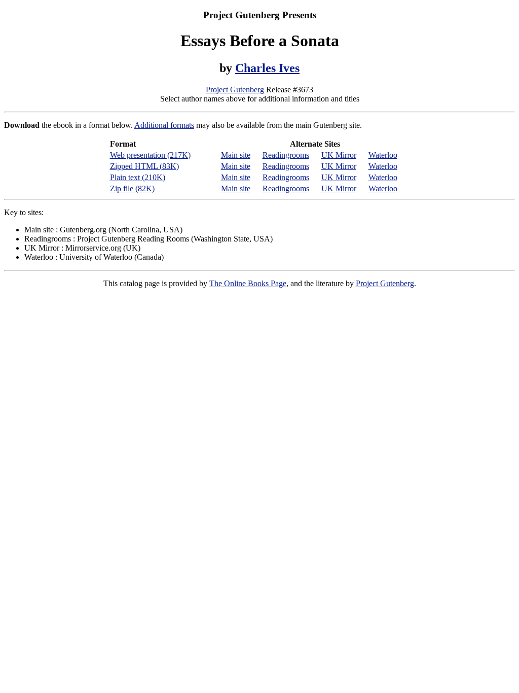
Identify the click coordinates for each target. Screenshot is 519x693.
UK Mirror (338, 155)
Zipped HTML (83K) (144, 166)
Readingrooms (286, 155)
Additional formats (164, 125)
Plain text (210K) (137, 177)
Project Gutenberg (235, 89)
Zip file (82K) (132, 188)
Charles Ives (267, 68)
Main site (235, 155)
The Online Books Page (247, 283)
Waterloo (382, 155)
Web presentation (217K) (150, 155)
